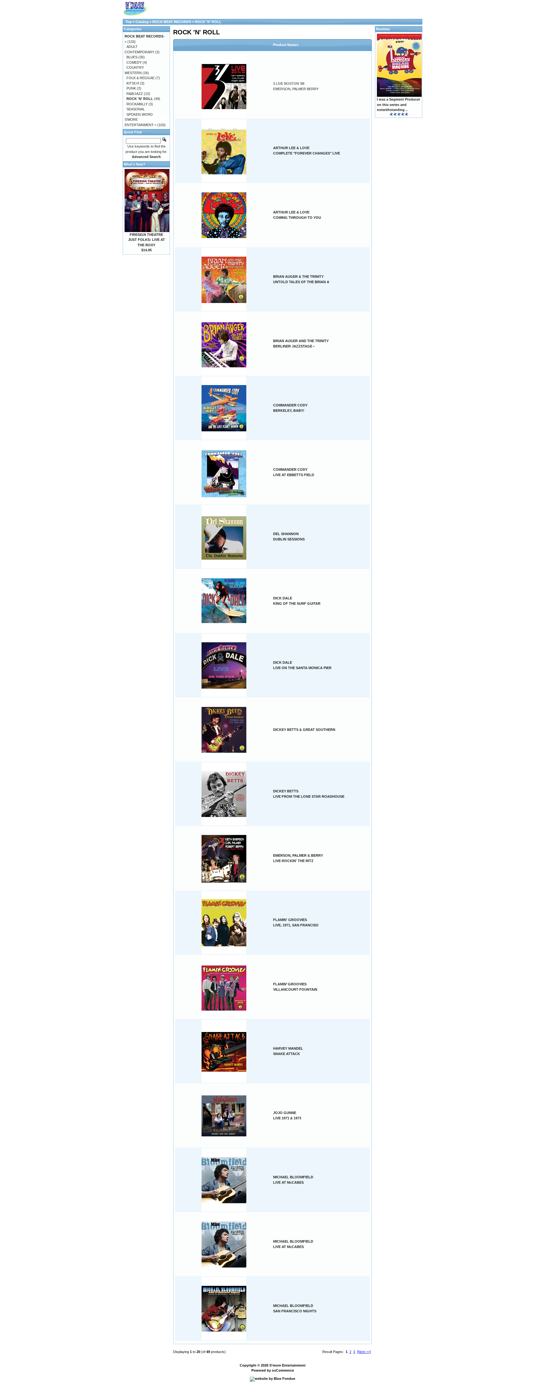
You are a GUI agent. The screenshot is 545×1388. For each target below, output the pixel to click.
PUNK (131, 88)
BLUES (132, 57)
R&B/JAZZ (134, 94)
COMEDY (134, 62)
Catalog (142, 22)
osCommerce (283, 1370)
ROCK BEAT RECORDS (171, 22)
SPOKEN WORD (139, 114)
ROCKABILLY (137, 104)
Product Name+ (286, 45)
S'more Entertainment (287, 1365)
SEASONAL (135, 109)
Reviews (383, 29)
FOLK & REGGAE (140, 78)
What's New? (134, 164)
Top (129, 22)
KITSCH (132, 83)
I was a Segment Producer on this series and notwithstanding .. (398, 104)
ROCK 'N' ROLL (208, 22)
